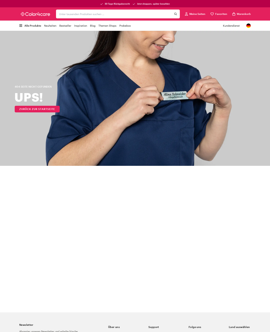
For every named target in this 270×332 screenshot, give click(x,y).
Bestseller (65, 25)
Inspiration (80, 25)
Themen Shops (107, 25)
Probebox (125, 25)
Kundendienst (231, 25)
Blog (93, 25)
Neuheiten (50, 25)
